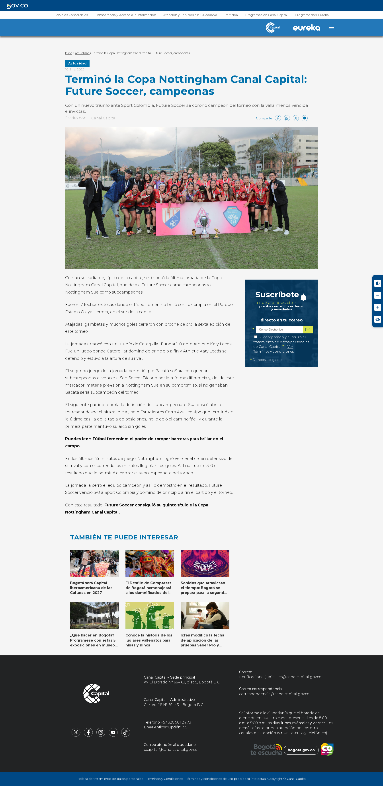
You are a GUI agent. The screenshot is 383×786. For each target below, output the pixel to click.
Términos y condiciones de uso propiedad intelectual (226, 779)
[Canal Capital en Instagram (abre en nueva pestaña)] (100, 735)
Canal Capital (103, 118)
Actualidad (77, 63)
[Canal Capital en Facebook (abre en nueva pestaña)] (88, 735)
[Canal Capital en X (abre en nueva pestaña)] (76, 735)
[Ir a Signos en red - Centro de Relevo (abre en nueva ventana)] (377, 319)
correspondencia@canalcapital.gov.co (274, 694)
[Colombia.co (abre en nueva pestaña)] (327, 750)
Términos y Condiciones (165, 779)
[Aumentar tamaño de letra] (377, 307)
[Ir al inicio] (96, 694)
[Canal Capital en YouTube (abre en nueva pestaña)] (113, 735)
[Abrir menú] (331, 27)
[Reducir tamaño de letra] (377, 295)
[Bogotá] (266, 750)
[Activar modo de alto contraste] (377, 283)
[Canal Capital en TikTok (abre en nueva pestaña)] (125, 735)
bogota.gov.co (301, 750)
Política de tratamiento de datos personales (110, 779)
